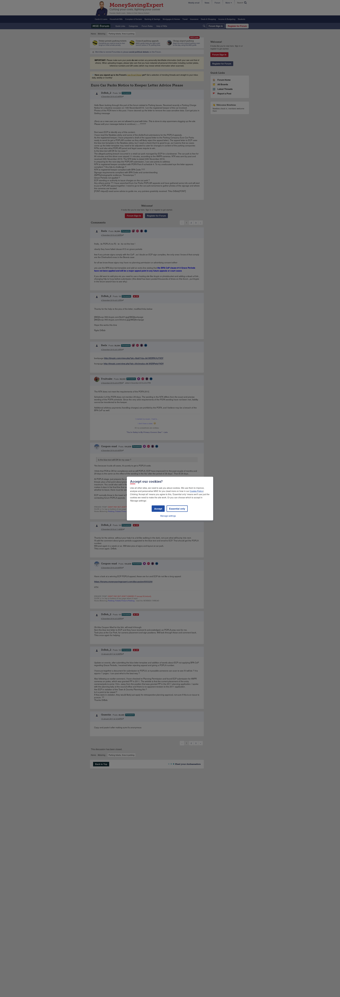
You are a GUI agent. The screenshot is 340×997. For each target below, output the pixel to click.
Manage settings (168, 515)
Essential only (177, 508)
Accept (158, 508)
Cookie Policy (196, 490)
